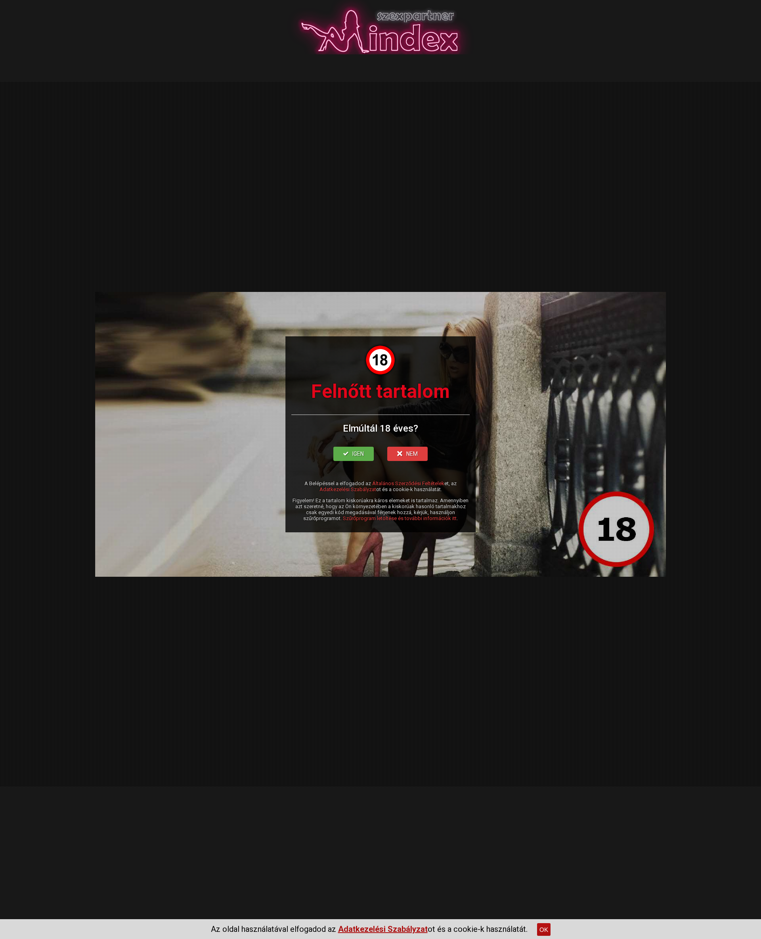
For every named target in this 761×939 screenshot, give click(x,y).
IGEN (358, 454)
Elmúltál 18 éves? (380, 428)
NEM (412, 454)
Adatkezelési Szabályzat (347, 489)
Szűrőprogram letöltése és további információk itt (400, 518)
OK (543, 929)
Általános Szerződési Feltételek (408, 483)
